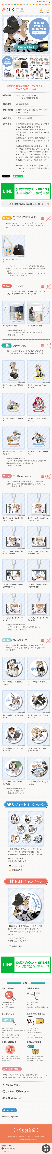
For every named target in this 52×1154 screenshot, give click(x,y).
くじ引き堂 (14, 10)
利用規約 (30, 1136)
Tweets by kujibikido (10, 1117)
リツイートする (18, 866)
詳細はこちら (17, 870)
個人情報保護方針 (12, 1136)
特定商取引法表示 (39, 1136)
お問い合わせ (22, 1136)
